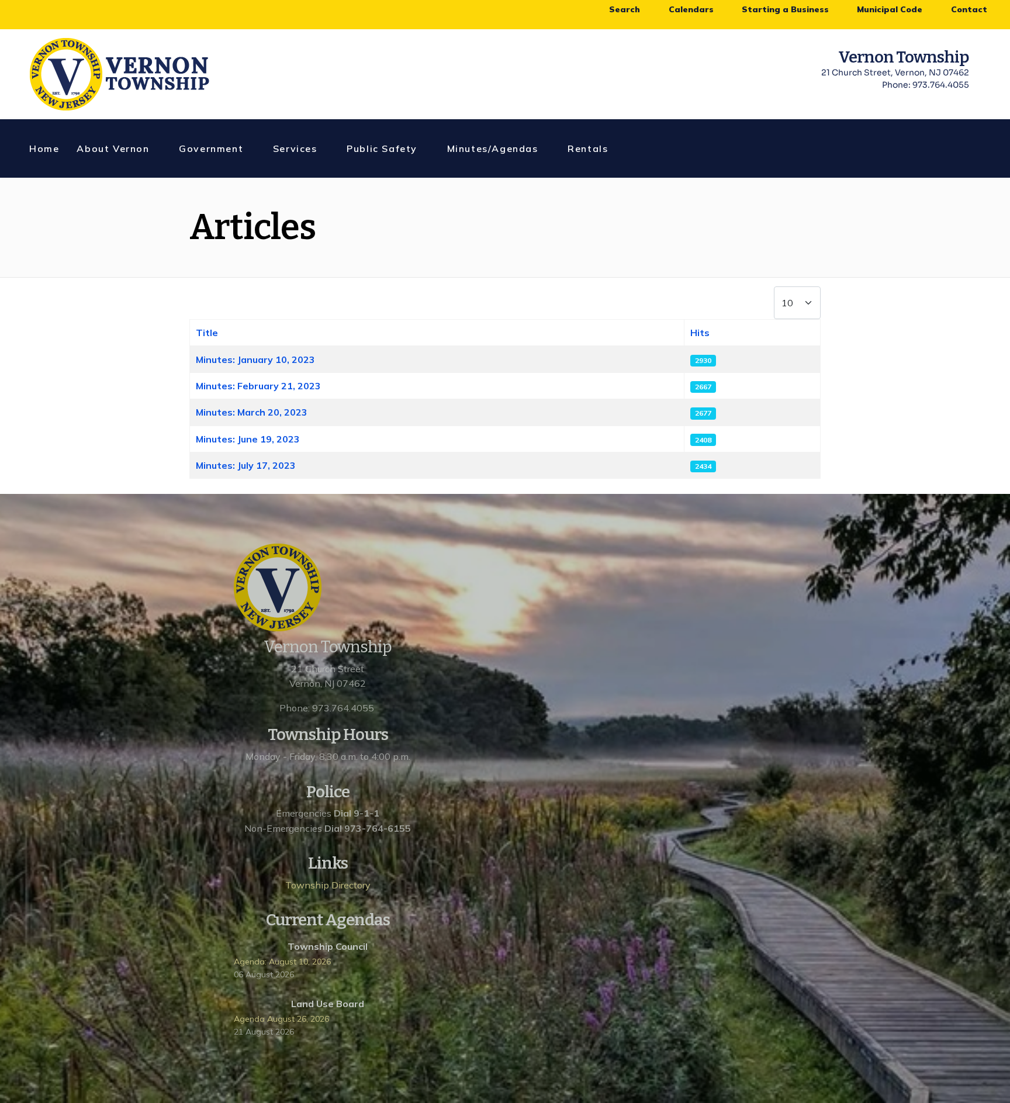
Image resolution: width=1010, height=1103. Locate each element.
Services (295, 148)
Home (44, 148)
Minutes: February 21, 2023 (258, 386)
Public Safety (382, 148)
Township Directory (328, 885)
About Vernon (113, 148)
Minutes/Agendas (492, 148)
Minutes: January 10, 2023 (255, 359)
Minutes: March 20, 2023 (251, 412)
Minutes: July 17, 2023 (246, 465)
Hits (700, 332)
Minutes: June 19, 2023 (248, 439)
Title (207, 332)
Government (211, 148)
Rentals (588, 148)
